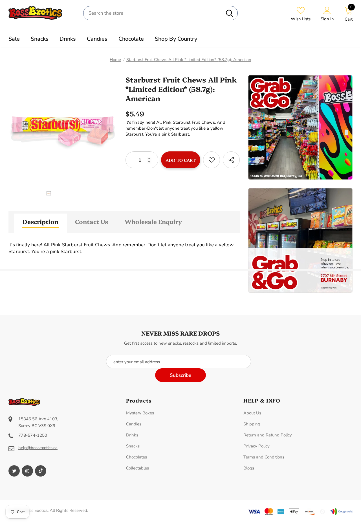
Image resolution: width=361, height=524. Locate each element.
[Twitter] (14, 471)
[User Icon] (327, 10)
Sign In (327, 19)
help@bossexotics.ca (38, 448)
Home (115, 59)
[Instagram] (27, 471)
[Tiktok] (40, 471)
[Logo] (41, 12)
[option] (62, 131)
